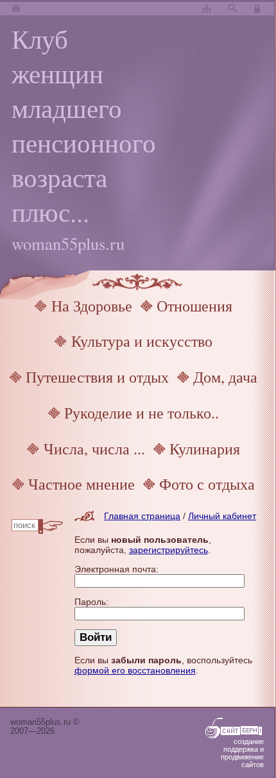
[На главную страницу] (16, 9)
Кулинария (204, 448)
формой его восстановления (135, 670)
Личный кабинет (222, 516)
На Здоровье (91, 305)
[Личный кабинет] (258, 9)
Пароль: (91, 602)
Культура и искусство (141, 341)
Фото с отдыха (207, 484)
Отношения (194, 305)
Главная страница (142, 516)
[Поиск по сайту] (232, 9)
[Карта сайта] (206, 9)
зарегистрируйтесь (168, 550)
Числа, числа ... (94, 448)
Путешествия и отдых (97, 377)
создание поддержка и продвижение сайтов (242, 753)
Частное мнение (81, 484)
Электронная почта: (116, 569)
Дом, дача (225, 377)
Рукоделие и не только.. (141, 412)
